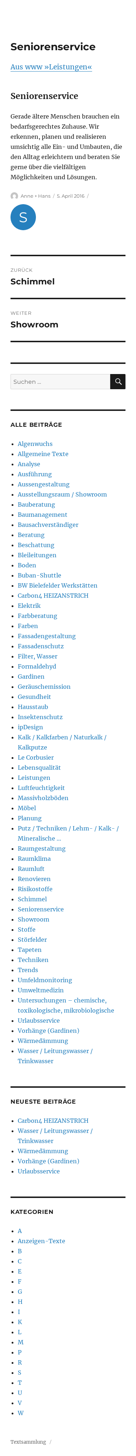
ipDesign (30, 727)
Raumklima (34, 858)
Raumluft (31, 868)
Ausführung (35, 474)
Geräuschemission (44, 686)
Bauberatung (36, 504)
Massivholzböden (43, 798)
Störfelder (32, 939)
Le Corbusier (36, 757)
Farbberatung (37, 615)
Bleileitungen (37, 555)
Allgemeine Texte (43, 454)
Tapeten (30, 949)
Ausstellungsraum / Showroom (62, 494)
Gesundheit (34, 696)
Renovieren (34, 878)
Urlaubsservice (39, 1020)
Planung (30, 818)
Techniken (33, 959)
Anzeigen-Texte (41, 1241)
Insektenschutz (40, 717)
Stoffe (27, 929)
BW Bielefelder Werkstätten (58, 585)
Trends (28, 970)
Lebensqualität (39, 767)
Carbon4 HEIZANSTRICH (53, 595)
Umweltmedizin (41, 990)
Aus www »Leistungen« (51, 67)
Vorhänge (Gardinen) (48, 1030)
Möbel (27, 808)
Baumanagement (42, 514)
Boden (27, 565)
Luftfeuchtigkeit (41, 787)
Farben (28, 626)
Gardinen (31, 676)
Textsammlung (28, 1442)
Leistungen (34, 777)
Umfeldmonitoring (45, 980)
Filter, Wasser (37, 656)
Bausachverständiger (48, 524)
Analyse (29, 464)
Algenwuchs (35, 443)
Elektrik (29, 605)
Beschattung (36, 545)
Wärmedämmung (43, 1040)
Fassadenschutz (41, 646)
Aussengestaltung (44, 484)
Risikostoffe (35, 889)
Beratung (31, 534)
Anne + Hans (35, 196)
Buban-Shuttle (39, 575)
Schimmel (32, 899)
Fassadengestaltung (47, 636)
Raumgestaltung (42, 848)
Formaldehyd (37, 666)
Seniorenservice (41, 909)
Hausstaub (33, 706)
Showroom (33, 919)
